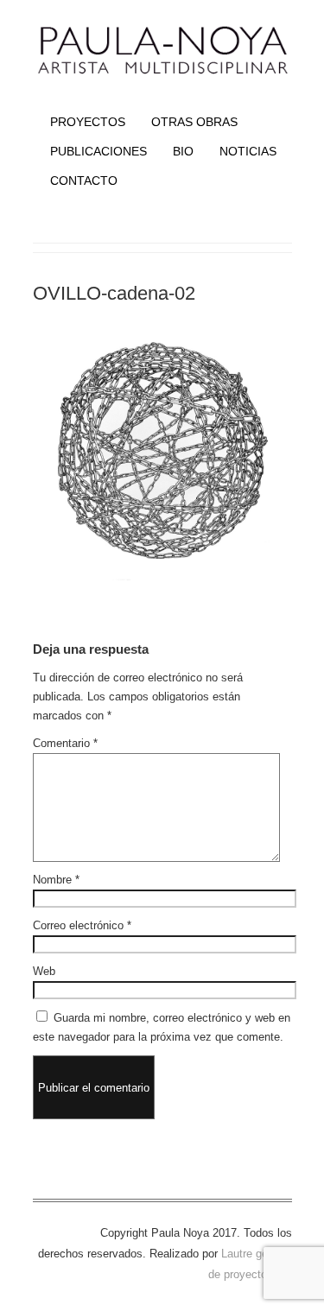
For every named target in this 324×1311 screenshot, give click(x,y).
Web (44, 971)
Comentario (65, 743)
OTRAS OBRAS (194, 122)
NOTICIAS (247, 151)
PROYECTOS (87, 122)
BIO (183, 151)
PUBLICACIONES (98, 151)
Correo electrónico (82, 925)
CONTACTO (84, 180)
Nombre (56, 879)
